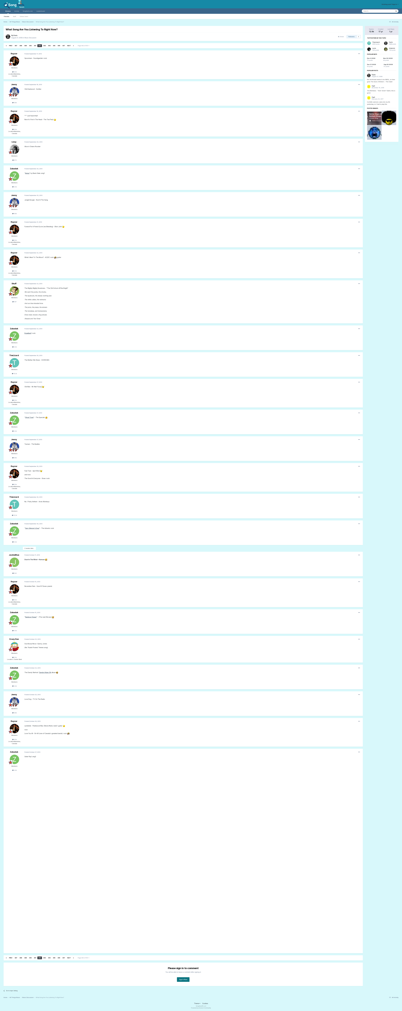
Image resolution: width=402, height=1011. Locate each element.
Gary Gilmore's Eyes (32, 528)
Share (341, 36)
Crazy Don (14, 639)
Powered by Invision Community (201, 1008)
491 (35, 45)
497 (63, 45)
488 (20, 45)
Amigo (27, 173)
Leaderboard (40, 11)
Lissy (14, 142)
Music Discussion (30, 38)
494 (49, 45)
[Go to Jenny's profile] (14, 92)
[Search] (396, 11)
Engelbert (27, 333)
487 (16, 45)
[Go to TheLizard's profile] (14, 362)
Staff (14, 16)
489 (25, 45)
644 (15, 573)
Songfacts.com (28, 11)
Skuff (14, 283)
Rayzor (14, 53)
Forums (6, 16)
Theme (196, 1003)
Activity (16, 11)
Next (69, 45)
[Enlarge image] (55, 119)
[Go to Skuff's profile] (14, 291)
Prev (10, 45)
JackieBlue (14, 555)
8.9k (15, 72)
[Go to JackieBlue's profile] (14, 562)
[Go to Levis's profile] (369, 49)
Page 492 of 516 (83, 45)
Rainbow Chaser (31, 617)
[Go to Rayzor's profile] (14, 61)
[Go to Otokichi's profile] (386, 49)
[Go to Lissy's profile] (14, 149)
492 (39, 45)
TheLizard (14, 355)
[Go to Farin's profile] (8, 36)
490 (30, 45)
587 (15, 302)
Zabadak (14, 169)
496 (59, 45)
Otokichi (392, 48)
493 (44, 45)
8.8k (15, 102)
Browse (8, 11)
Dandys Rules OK (45, 672)
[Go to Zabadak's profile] (14, 176)
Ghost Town (29, 417)
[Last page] (73, 45)
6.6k (15, 657)
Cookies (205, 1003)
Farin (15, 35)
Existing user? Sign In (390, 4)
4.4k (15, 187)
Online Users (24, 16)
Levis (374, 48)
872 (15, 160)
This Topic (387, 11)
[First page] (6, 45)
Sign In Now (183, 979)
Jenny (14, 84)
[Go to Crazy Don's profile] (14, 646)
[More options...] (359, 53)
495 (54, 45)
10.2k (15, 373)
